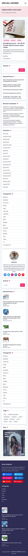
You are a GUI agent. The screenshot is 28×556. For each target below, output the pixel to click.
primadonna (14, 416)
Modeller (5, 222)
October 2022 (6, 147)
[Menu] (25, 3)
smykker (5, 421)
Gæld (4, 208)
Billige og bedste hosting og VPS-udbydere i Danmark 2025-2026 (12, 85)
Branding (6, 40)
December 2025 (7, 136)
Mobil (4, 219)
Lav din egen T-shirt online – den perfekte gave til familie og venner (12, 97)
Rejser (4, 225)
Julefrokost (5, 214)
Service (13, 40)
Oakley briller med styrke (13, 414)
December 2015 (7, 173)
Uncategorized (6, 245)
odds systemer (7, 416)
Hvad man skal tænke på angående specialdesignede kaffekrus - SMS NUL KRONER (12, 122)
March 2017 (6, 159)
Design (4, 205)
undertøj (15, 421)
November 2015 (7, 176)
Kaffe (4, 216)
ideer (5, 414)
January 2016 (6, 170)
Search (5, 66)
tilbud (10, 421)
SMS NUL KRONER (10, 3)
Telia (4, 236)
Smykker (5, 233)
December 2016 (7, 161)
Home (3, 12)
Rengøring (5, 228)
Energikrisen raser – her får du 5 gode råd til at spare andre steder (14, 45)
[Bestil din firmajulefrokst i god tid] (6, 340)
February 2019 (6, 156)
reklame (20, 416)
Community (6, 202)
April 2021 (5, 150)
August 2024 (6, 139)
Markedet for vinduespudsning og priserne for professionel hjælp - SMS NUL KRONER (13, 107)
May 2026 (5, 133)
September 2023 (7, 145)
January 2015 (6, 184)
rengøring (6, 419)
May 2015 (5, 178)
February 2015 (6, 181)
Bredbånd (5, 200)
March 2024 (6, 142)
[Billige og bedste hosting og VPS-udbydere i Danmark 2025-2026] (6, 312)
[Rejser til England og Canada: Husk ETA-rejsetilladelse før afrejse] (6, 297)
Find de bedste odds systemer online (13, 89)
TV (4, 242)
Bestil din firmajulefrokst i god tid (12, 93)
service (18, 419)
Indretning (5, 211)
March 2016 (6, 167)
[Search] (22, 285)
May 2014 (5, 187)
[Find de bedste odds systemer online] (6, 327)
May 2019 (5, 153)
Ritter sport (12, 419)
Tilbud (19, 40)
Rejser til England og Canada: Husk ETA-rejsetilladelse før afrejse (13, 80)
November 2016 (7, 164)
